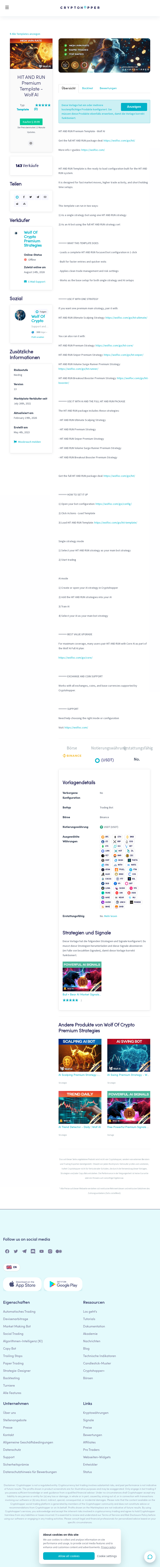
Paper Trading (13, 1363)
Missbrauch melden (29, 442)
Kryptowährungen (95, 1413)
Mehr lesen (110, 916)
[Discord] (33, 1252)
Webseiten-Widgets (97, 1457)
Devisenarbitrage (15, 1319)
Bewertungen (108, 88)
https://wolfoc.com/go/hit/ (119, 140)
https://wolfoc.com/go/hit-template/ (115, 522)
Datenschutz (12, 1450)
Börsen (88, 1378)
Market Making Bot (17, 1326)
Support (8, 1457)
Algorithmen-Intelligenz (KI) (23, 1341)
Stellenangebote (15, 1420)
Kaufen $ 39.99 (31, 122)
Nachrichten (91, 1341)
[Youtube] (41, 1252)
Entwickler (90, 1464)
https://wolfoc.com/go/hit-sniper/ (123, 355)
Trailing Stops (12, 1356)
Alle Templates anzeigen (25, 34)
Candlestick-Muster (97, 1363)
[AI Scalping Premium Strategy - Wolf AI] (80, 1056)
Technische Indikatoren (99, 1356)
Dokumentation (94, 1326)
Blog (86, 1348)
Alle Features (12, 1393)
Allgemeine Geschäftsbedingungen (28, 1442)
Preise (87, 1427)
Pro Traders (91, 1450)
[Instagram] (50, 1252)
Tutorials (89, 1319)
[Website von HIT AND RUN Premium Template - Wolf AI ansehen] (31, 143)
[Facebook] (7, 1252)
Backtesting (11, 1378)
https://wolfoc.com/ (93, 150)
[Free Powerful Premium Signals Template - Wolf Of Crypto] (128, 1108)
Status (87, 1472)
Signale (88, 1420)
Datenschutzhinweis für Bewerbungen (30, 1472)
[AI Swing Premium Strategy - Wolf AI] (128, 1056)
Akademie (90, 1334)
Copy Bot (9, 1348)
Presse (7, 1427)
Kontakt (8, 1435)
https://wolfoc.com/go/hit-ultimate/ (126, 317)
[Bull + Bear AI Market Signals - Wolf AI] (82, 977)
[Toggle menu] (7, 8)
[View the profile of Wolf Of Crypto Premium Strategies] (16, 233)
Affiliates (89, 1442)
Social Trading (13, 1334)
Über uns (9, 1413)
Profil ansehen (37, 337)
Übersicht (69, 88)
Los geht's (90, 1311)
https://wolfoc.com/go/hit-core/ (114, 345)
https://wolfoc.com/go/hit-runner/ (78, 369)
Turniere (9, 1385)
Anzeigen (134, 106)
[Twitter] (16, 1252)
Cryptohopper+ (94, 1371)
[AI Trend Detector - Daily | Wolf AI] (80, 1108)
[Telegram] (24, 1252)
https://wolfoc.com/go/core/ (75, 657)
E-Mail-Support (36, 281)
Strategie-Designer (17, 1371)
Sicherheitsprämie (16, 1464)
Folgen (43, 311)
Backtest (87, 88)
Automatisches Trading (19, 1311)
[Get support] (150, 1557)
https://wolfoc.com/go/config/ (114, 504)
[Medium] (59, 1252)
